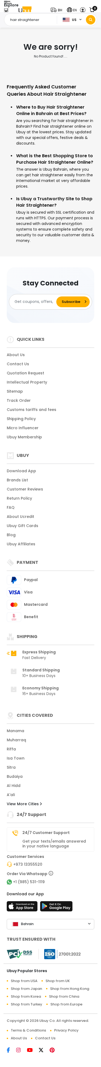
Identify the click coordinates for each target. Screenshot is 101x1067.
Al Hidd (13, 785)
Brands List (17, 480)
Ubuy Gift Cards (22, 525)
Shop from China (64, 996)
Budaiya (15, 776)
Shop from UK (58, 980)
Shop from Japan (26, 988)
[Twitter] (44, 1050)
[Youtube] (33, 1050)
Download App (21, 471)
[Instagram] (21, 1050)
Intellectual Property (27, 382)
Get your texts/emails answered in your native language (54, 843)
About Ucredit (20, 516)
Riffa (11, 749)
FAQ (11, 507)
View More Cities (23, 804)
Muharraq (16, 740)
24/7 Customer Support (46, 832)
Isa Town (16, 758)
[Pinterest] (55, 1050)
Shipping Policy (21, 418)
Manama (15, 730)
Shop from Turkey (26, 1004)
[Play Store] (56, 908)
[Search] (90, 19)
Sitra (11, 767)
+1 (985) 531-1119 (29, 882)
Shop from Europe (66, 1004)
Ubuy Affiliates (21, 544)
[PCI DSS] (19, 954)
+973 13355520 (27, 864)
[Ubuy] (25, 10)
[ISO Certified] (60, 954)
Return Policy (19, 498)
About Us (16, 354)
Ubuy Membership (24, 437)
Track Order (19, 400)
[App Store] (23, 908)
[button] (57, 10)
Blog (11, 535)
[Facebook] (11, 1050)
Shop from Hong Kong (69, 988)
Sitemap (15, 391)
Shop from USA (24, 980)
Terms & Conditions (28, 1030)
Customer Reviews (25, 489)
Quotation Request (25, 373)
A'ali (11, 794)
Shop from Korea (26, 996)
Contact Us (18, 364)
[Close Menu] (6, 11)
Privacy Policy (66, 1030)
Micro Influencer (23, 428)
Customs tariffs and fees (31, 409)
